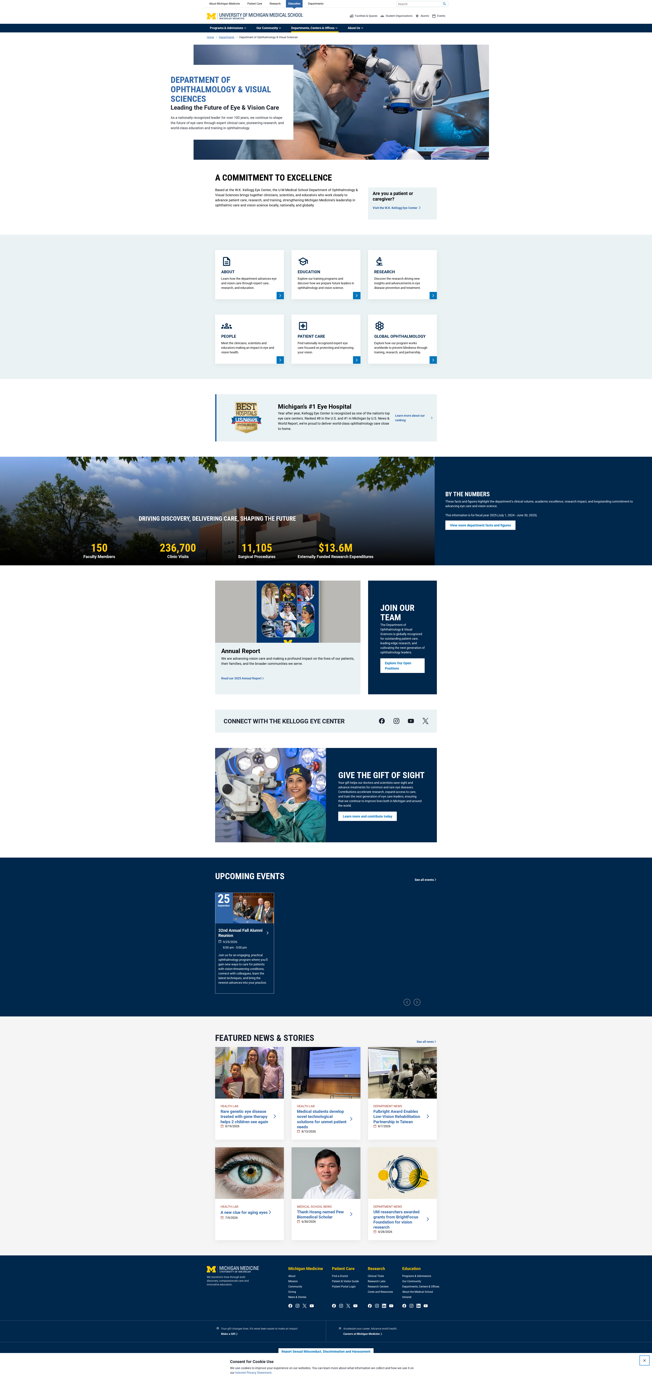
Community (295, 1286)
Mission (293, 1281)
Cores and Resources (380, 1291)
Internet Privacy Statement (253, 1372)
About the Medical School (417, 1291)
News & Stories (297, 1297)
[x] (425, 721)
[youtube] (411, 721)
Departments (315, 3)
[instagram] (396, 721)
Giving (292, 1291)
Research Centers (378, 1286)
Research (275, 3)
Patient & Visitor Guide (345, 1281)
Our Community (411, 1281)
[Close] (644, 1360)
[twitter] (305, 1306)
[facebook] (382, 721)
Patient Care (254, 3)
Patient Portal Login (344, 1286)
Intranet (406, 1297)
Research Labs (376, 1281)
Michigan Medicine (305, 1268)
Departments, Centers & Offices (420, 1286)
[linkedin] (384, 1306)
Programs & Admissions (416, 1276)
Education (294, 3)
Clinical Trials (376, 1276)
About (291, 1276)
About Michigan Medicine (224, 3)
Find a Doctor (340, 1276)
